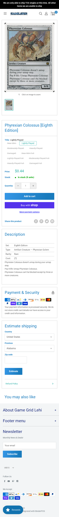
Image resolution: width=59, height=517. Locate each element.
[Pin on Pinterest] (41, 221)
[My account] (46, 13)
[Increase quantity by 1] (33, 186)
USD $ (6, 468)
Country (8, 332)
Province (9, 343)
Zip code (9, 355)
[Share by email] (52, 221)
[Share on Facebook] (36, 221)
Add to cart (29, 196)
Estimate (13, 371)
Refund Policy (12, 384)
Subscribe (12, 454)
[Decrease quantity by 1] (18, 186)
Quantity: (9, 186)
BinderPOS (40, 511)
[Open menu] (5, 13)
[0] (53, 13)
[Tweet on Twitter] (47, 221)
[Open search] (40, 13)
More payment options (29, 212)
